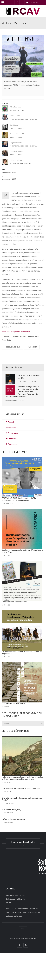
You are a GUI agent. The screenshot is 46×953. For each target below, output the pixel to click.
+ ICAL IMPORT (32, 347)
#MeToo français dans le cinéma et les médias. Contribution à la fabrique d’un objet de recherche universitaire (23, 391)
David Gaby (14, 125)
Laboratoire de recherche (23, 843)
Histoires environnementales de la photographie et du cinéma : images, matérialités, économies (22, 778)
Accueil (10, 422)
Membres (12, 427)
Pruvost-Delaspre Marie (18, 134)
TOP (23, 929)
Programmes (12, 433)
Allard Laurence (15, 107)
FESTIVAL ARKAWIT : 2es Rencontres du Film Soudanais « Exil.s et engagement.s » (19, 499)
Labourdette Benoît (16, 151)
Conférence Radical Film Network (14, 703)
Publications (12, 444)
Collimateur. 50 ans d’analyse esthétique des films (21, 789)
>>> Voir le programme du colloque (16, 332)
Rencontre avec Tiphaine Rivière (14, 602)
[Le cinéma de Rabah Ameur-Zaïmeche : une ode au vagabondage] (22, 630)
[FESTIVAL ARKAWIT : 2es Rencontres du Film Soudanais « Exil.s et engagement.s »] (22, 477)
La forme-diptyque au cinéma (13, 819)
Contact (35, 2)
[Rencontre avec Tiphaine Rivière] (22, 581)
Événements (12, 438)
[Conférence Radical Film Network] (22, 682)
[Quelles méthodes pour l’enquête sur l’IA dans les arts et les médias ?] (22, 529)
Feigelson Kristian (16, 143)
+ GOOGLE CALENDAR (12, 347)
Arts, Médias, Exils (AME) (11, 810)
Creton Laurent (15, 116)
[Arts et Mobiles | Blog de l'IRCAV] (23, 11)
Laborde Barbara (16, 160)
